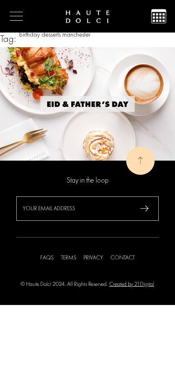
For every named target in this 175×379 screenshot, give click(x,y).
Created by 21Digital (131, 284)
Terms (69, 258)
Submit (144, 208)
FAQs (47, 258)
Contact (122, 258)
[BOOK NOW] (159, 16)
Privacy (93, 258)
